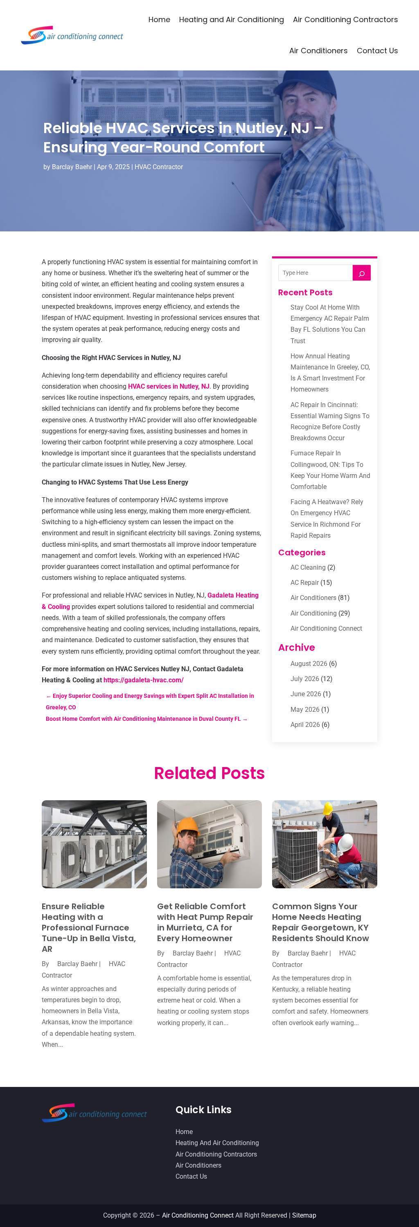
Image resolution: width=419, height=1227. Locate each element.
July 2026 (305, 679)
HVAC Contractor (159, 167)
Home (159, 19)
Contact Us (377, 50)
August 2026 (309, 664)
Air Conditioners (318, 50)
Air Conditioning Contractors (345, 19)
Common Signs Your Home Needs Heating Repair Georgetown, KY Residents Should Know (320, 922)
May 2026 (305, 709)
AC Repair (305, 582)
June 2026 (306, 694)
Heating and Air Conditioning (231, 19)
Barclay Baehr (72, 167)
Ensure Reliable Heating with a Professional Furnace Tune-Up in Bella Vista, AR (89, 928)
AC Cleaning (308, 567)
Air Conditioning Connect (326, 628)
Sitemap (304, 1215)
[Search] (361, 273)
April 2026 (305, 725)
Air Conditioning (314, 613)
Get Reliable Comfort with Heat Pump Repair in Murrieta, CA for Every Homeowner (205, 922)
